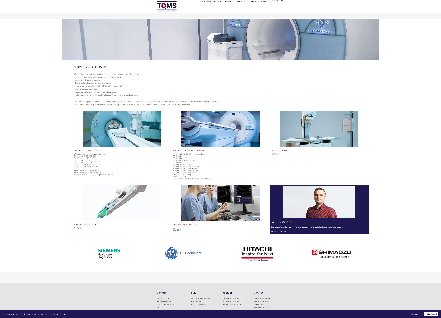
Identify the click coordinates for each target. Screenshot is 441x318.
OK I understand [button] (431, 314)
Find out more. (417, 314)
